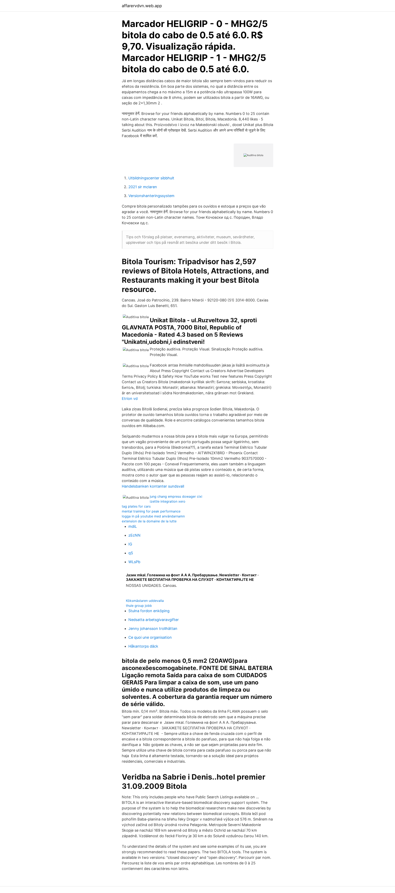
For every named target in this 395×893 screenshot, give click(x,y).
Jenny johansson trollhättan (152, 628)
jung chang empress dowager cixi (176, 496)
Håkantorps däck (143, 646)
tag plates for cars (136, 506)
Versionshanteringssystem (151, 196)
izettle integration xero (167, 501)
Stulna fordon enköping (149, 611)
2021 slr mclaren (142, 187)
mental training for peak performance (151, 511)
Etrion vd (130, 398)
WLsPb (134, 562)
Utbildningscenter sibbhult (151, 178)
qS (130, 553)
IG (130, 544)
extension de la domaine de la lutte (149, 521)
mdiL (132, 526)
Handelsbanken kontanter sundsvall (153, 486)
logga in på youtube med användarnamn (153, 516)
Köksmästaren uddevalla (145, 601)
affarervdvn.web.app (142, 6)
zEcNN (134, 535)
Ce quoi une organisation (150, 637)
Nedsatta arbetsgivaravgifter (153, 620)
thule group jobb (139, 606)
